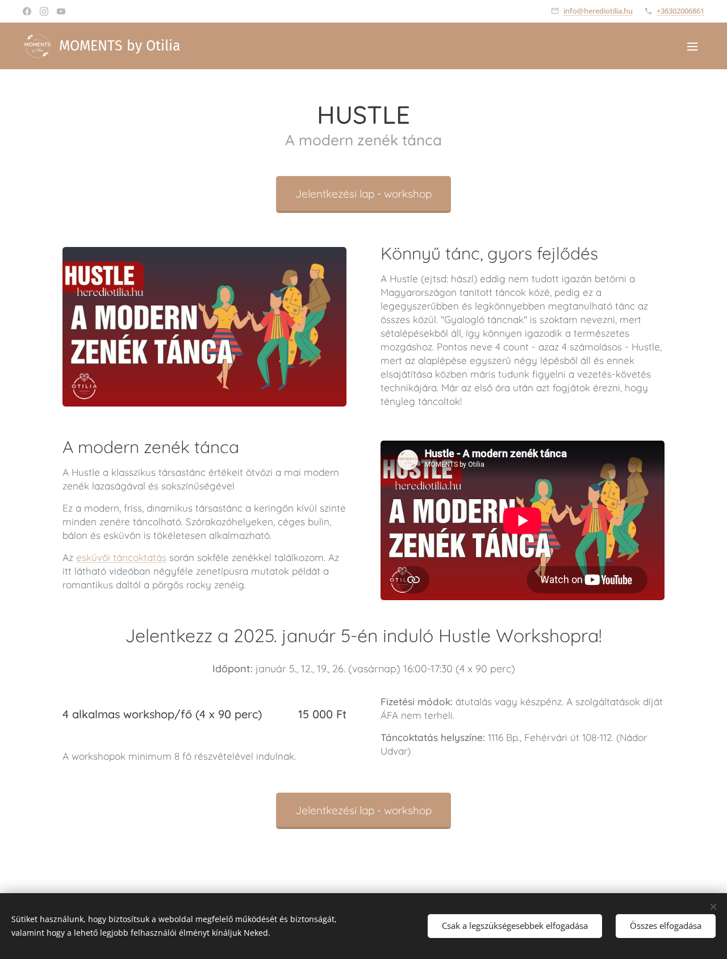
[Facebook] (27, 11)
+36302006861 (680, 11)
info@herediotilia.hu (598, 11)
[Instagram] (44, 11)
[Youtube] (61, 11)
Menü (695, 46)
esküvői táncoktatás (121, 557)
